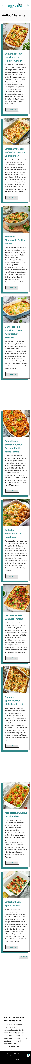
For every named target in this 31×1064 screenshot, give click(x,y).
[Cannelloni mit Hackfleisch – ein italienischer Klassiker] (16, 309)
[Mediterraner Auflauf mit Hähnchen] (16, 795)
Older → (24, 956)
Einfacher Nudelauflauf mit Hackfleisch (13, 533)
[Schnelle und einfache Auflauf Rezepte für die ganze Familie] (16, 423)
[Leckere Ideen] (15, 5)
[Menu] (2, 5)
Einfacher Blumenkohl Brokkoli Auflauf (15, 240)
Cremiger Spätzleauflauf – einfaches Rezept (14, 700)
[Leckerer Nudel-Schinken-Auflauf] (16, 598)
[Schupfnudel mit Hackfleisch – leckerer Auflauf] (16, 36)
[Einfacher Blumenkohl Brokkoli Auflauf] (16, 219)
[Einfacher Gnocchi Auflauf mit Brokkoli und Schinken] (16, 131)
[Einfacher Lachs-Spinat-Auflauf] (16, 884)
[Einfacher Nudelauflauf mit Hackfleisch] (16, 512)
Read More (14, 110)
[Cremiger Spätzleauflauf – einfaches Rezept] (16, 679)
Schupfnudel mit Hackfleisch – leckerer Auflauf (13, 57)
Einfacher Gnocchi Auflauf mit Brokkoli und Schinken (15, 152)
